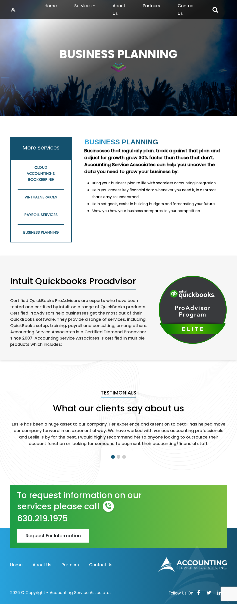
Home (50, 6)
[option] (118, 438)
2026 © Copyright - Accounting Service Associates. (61, 592)
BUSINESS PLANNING (41, 232)
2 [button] (118, 457)
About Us (119, 9)
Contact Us (186, 9)
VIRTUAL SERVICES (41, 197)
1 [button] (113, 457)
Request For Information (53, 535)
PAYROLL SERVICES (41, 214)
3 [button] (124, 457)
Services (83, 6)
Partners (151, 6)
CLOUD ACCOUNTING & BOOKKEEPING (41, 173)
